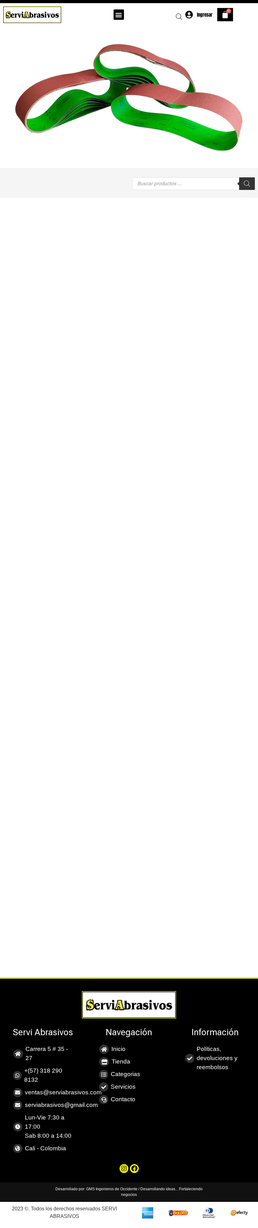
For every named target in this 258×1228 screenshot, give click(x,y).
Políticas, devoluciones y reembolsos (217, 1058)
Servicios (123, 1086)
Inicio (118, 1049)
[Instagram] (124, 1168)
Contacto (123, 1099)
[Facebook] (134, 1168)
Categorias (125, 1074)
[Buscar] (247, 183)
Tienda (121, 1061)
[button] (119, 14)
